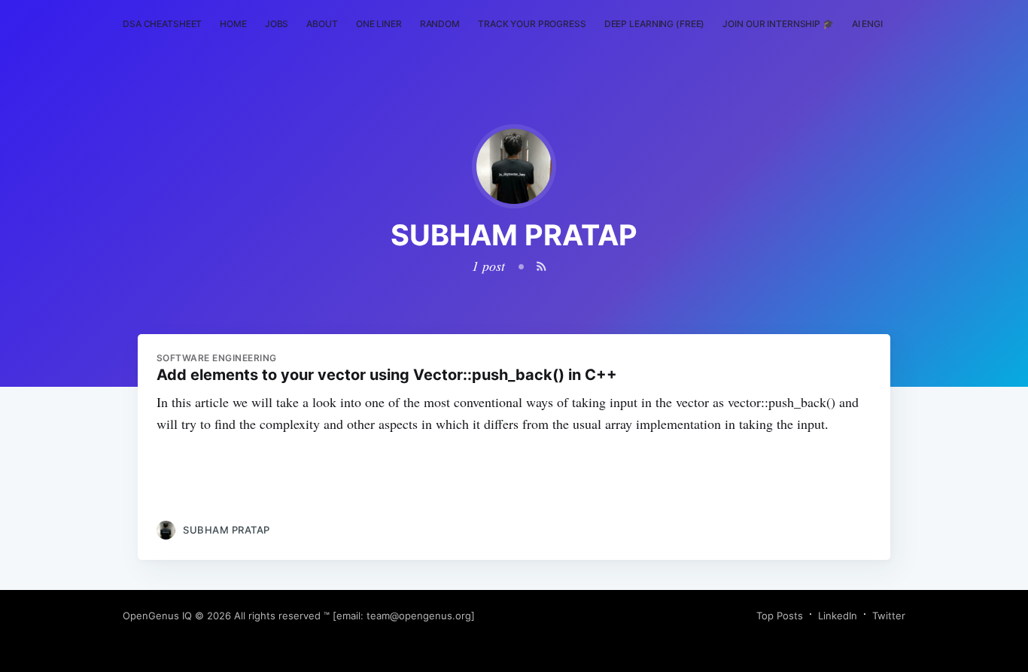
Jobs (277, 23)
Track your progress (532, 23)
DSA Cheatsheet (162, 23)
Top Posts (779, 616)
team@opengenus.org (418, 616)
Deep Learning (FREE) (654, 23)
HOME (233, 23)
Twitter (888, 616)
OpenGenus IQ (157, 616)
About (321, 23)
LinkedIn (837, 616)
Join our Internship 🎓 (777, 23)
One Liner (379, 23)
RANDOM (440, 23)
